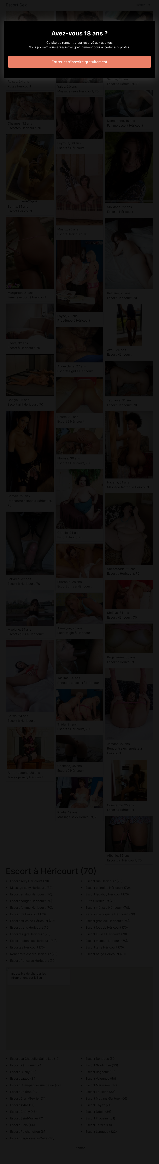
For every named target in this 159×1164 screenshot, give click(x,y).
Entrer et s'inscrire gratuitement (79, 62)
